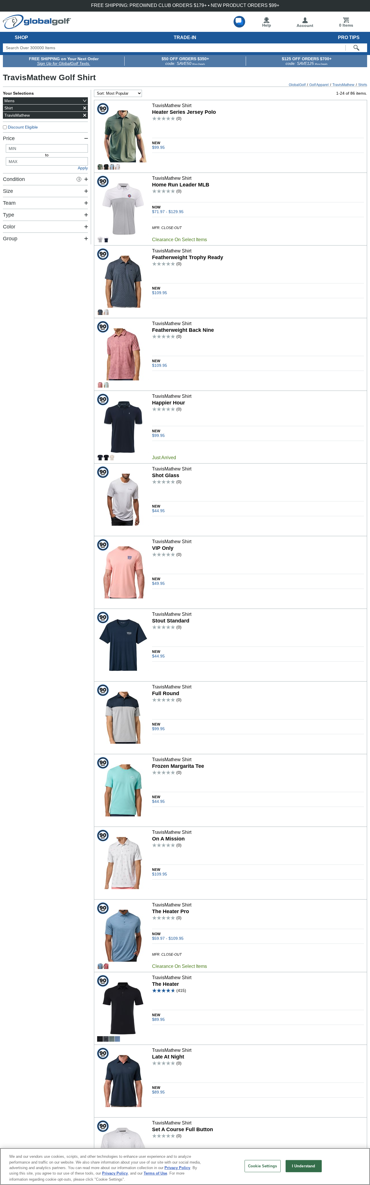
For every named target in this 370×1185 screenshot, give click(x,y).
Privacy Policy (177, 1168)
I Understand (303, 1166)
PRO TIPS (349, 37)
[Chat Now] (239, 22)
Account (305, 25)
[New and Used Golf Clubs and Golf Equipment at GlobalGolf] (37, 26)
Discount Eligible (23, 127)
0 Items (346, 25)
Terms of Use (155, 1173)
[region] (185, 1166)
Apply (83, 168)
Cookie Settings (262, 1166)
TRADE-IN (185, 37)
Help (266, 25)
